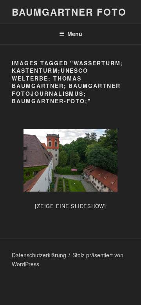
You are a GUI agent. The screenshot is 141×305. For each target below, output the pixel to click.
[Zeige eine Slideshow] (70, 206)
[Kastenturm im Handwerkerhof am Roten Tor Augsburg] (71, 160)
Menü (74, 34)
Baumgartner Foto (69, 11)
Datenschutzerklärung (39, 255)
